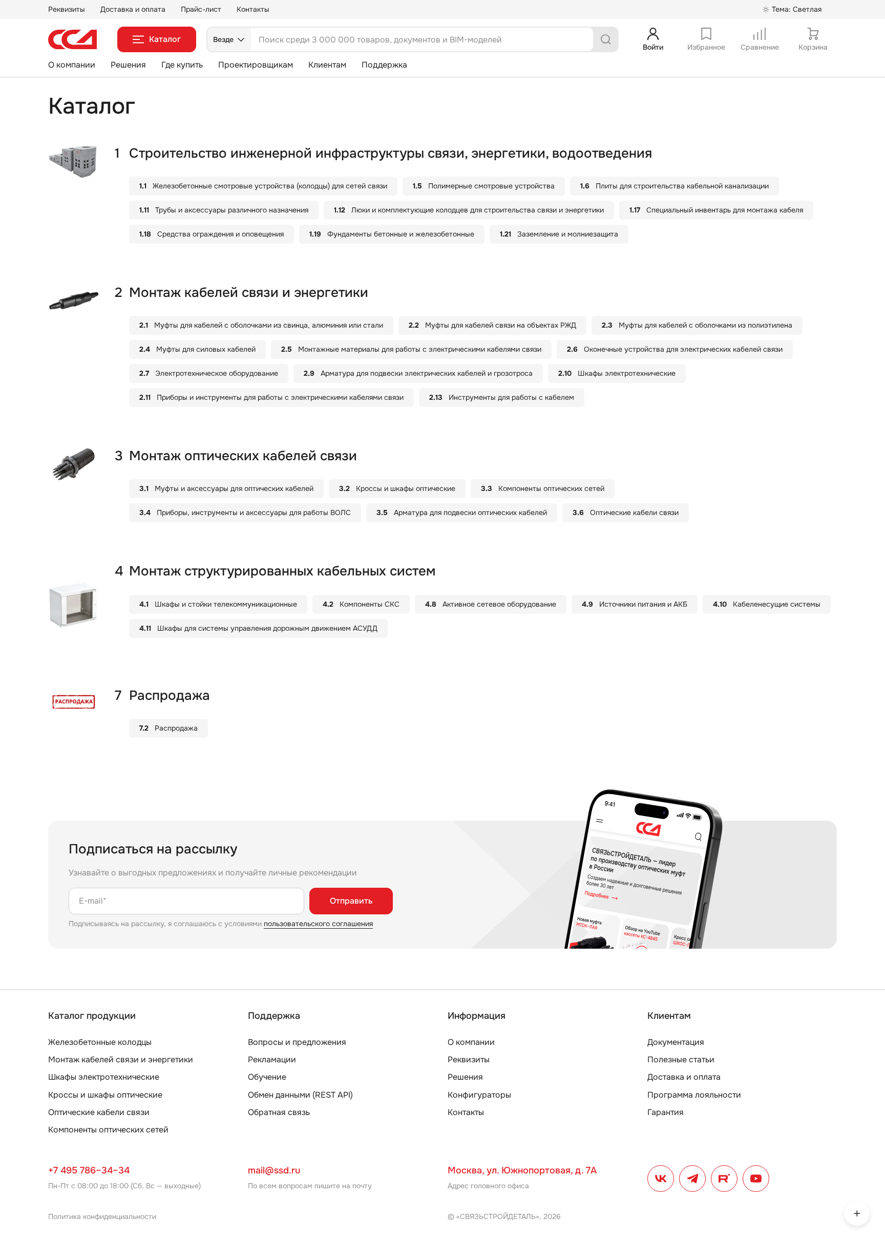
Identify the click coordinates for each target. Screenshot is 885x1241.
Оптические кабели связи (99, 1112)
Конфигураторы (479, 1094)
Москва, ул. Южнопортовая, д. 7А (522, 1170)
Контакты (253, 9)
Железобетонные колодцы (100, 1042)
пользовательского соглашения (318, 923)
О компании (71, 64)
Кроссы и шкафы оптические (105, 1094)
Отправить (351, 900)
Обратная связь (279, 1112)
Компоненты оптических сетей (108, 1129)
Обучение (267, 1077)
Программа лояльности (694, 1094)
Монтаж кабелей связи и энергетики (120, 1059)
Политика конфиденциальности (102, 1216)
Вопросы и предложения (297, 1042)
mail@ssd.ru (274, 1170)
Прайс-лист (201, 9)
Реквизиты (66, 9)
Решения (128, 64)
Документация (675, 1042)
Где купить (182, 64)
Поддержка (384, 64)
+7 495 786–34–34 (89, 1170)
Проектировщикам (255, 64)
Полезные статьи (680, 1059)
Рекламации (272, 1059)
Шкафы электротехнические (103, 1077)
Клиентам (327, 64)
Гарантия (665, 1112)
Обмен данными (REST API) (300, 1094)
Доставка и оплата (132, 9)
